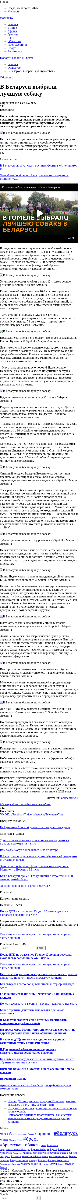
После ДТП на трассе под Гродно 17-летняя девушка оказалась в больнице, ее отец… (34, 913)
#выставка (19, 804)
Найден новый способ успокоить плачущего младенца (35, 827)
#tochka (4, 1133)
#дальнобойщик (40, 1149)
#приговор (5, 1163)
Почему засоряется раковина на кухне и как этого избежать (38, 1003)
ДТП (11, 37)
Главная (13, 24)
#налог (73, 1156)
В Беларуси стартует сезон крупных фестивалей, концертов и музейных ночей (33, 1021)
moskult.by (6, 17)
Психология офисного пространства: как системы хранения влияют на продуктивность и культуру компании (38, 976)
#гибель (52, 1145)
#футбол (69, 1163)
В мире (12, 27)
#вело (43, 1145)
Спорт (12, 48)
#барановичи (44, 1134)
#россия (35, 1163)
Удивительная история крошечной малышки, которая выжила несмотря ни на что (34, 841)
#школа (3, 1167)
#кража (64, 1152)
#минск (16, 1156)
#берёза (4, 1139)
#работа (25, 1163)
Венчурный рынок (13, 1078)
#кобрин (37, 1152)
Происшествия (17, 44)
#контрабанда (50, 1152)
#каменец (27, 1153)
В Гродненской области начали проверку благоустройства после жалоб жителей (28, 1051)
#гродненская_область (10, 1149)
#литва (73, 1152)
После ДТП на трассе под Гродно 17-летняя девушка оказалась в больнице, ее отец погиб (36, 956)
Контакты (14, 11)
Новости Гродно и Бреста (16, 57)
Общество (14, 41)
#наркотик (4, 1160)
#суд (54, 1163)
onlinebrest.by (69, 797)
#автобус (22, 1134)
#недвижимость (19, 1160)
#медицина (5, 1156)
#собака (46, 804)
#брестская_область (20, 1144)
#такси (61, 1164)
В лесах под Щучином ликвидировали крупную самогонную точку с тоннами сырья (32, 1041)
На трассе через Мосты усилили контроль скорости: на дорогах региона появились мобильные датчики (37, 1031)
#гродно (25, 1149)
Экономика (15, 51)
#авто (13, 1134)
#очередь (33, 1160)
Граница (13, 34)
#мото (45, 1156)
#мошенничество (58, 1156)
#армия (31, 1134)
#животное (33, 804)
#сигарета (46, 1164)
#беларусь (6, 804)
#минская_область (31, 1156)
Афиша (12, 31)
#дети (53, 1149)
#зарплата (6, 1152)
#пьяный (16, 1164)
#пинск (42, 1160)
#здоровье (17, 1153)
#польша (62, 1160)
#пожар (52, 1160)
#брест (30, 1139)
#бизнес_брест (16, 1140)
